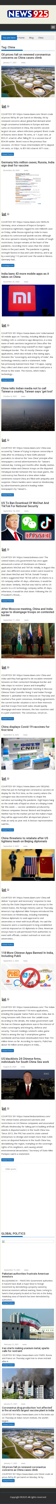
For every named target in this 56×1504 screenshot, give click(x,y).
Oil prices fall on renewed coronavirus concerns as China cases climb (26, 56)
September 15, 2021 (12, 1270)
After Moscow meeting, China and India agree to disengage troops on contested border (27, 612)
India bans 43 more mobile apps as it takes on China (25, 275)
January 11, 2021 (10, 1463)
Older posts (10, 1169)
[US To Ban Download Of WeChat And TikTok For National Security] (28, 529)
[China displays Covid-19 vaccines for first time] (28, 755)
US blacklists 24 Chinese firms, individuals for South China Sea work (25, 1060)
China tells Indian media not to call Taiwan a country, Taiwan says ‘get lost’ (27, 390)
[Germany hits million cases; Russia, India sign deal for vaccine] (28, 190)
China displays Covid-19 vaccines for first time (25, 728)
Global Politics (7, 154)
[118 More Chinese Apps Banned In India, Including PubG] (28, 979)
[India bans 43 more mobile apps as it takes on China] (28, 302)
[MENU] (53, 27)
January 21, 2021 (10, 1404)
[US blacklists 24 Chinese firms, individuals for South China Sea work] (28, 1086)
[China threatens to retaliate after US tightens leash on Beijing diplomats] (28, 866)
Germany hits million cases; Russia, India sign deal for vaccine (27, 164)
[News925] (4, 26)
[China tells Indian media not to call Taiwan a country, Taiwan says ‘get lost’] (28, 416)
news (23, 62)
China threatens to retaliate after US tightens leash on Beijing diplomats (24, 839)
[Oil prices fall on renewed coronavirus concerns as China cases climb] (28, 83)
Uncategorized (7, 265)
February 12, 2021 (11, 1344)
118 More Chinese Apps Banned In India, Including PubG (27, 954)
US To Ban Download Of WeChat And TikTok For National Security (25, 504)
